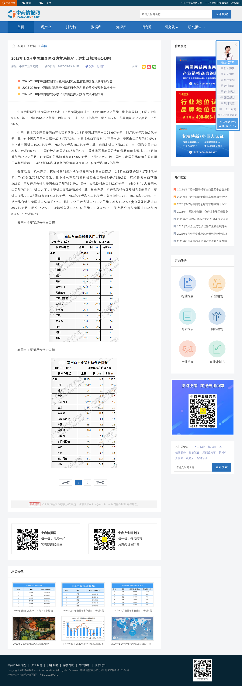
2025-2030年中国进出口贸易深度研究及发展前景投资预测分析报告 (67, 81)
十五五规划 (210, 3)
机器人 (190, 458)
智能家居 (202, 458)
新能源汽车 (209, 452)
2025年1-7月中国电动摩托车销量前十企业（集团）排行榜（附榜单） (200, 205)
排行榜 (71, 27)
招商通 (146, 27)
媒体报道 (223, 3)
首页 (20, 27)
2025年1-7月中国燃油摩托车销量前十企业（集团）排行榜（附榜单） (200, 198)
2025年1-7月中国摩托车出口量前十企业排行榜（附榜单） (202, 190)
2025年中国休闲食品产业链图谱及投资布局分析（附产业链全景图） (201, 220)
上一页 (66, 482)
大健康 (179, 458)
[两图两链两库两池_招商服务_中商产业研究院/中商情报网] (202, 72)
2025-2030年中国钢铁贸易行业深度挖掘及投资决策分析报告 (62, 94)
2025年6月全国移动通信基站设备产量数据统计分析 (200, 242)
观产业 (46, 27)
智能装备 (194, 452)
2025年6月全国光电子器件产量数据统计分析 (200, 227)
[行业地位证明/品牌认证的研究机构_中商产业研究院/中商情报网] (202, 107)
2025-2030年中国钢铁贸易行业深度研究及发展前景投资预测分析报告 (69, 87)
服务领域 (52, 665)
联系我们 (235, 3)
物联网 (212, 446)
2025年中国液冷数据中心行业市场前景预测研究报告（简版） (201, 212)
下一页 (100, 482)
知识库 (121, 27)
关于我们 (36, 665)
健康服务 (180, 452)
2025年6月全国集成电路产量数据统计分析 (201, 233)
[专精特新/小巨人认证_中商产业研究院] (202, 141)
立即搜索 (222, 14)
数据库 (96, 27)
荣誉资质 (68, 665)
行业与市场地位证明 (192, 3)
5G (220, 446)
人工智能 (199, 446)
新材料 (223, 452)
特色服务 (181, 46)
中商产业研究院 (17, 665)
